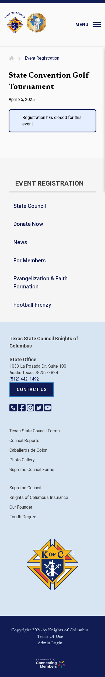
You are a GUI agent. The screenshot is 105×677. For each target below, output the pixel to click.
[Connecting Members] (50, 663)
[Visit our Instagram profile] (31, 409)
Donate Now (28, 224)
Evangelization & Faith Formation (40, 282)
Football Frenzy (32, 305)
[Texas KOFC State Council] (25, 22)
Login (56, 643)
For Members (29, 260)
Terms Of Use (50, 637)
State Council (29, 206)
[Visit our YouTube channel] (47, 409)
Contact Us (32, 389)
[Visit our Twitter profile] (39, 409)
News (20, 242)
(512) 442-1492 (24, 379)
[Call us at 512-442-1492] (13, 409)
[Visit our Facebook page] (22, 409)
